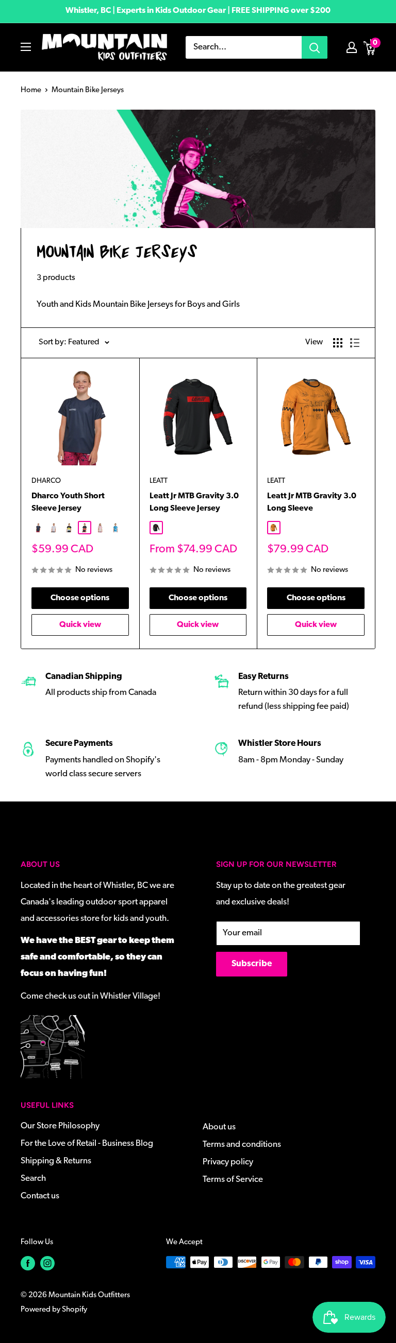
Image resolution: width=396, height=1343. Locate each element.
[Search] (314, 47)
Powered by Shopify (54, 1310)
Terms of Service (233, 1179)
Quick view (80, 625)
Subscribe (252, 964)
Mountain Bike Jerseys (88, 90)
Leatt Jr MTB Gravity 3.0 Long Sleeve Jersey (194, 502)
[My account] (351, 47)
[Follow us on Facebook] (28, 1263)
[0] (369, 47)
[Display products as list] (354, 342)
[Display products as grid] (337, 342)
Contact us (40, 1196)
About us (219, 1127)
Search (33, 1178)
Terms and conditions (242, 1144)
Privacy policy (228, 1162)
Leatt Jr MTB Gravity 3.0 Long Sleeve (311, 502)
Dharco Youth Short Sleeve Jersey (68, 502)
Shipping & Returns (56, 1161)
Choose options (80, 598)
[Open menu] (26, 47)
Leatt (159, 481)
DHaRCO (46, 481)
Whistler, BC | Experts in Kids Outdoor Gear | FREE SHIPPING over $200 (198, 11)
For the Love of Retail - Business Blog (87, 1143)
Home (31, 90)
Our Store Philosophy (60, 1126)
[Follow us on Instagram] (47, 1263)
